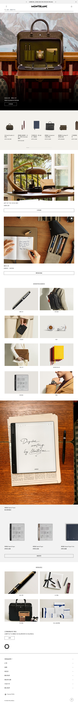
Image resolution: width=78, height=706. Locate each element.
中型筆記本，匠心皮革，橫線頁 (36, 136)
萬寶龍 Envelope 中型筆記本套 (63, 136)
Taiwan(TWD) (10, 694)
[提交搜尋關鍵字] (5, 9)
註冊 (9, 637)
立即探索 (10, 104)
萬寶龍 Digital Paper (10, 546)
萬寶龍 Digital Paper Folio (67, 546)
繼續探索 (39, 555)
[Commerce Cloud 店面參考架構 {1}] (39, 6)
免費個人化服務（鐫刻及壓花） (41, 1)
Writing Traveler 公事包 (9, 136)
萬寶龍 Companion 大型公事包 (49, 136)
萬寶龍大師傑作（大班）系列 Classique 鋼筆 (23, 137)
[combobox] (39, 10)
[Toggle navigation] (6, 6)
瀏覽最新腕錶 (39, 273)
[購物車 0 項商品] (72, 7)
